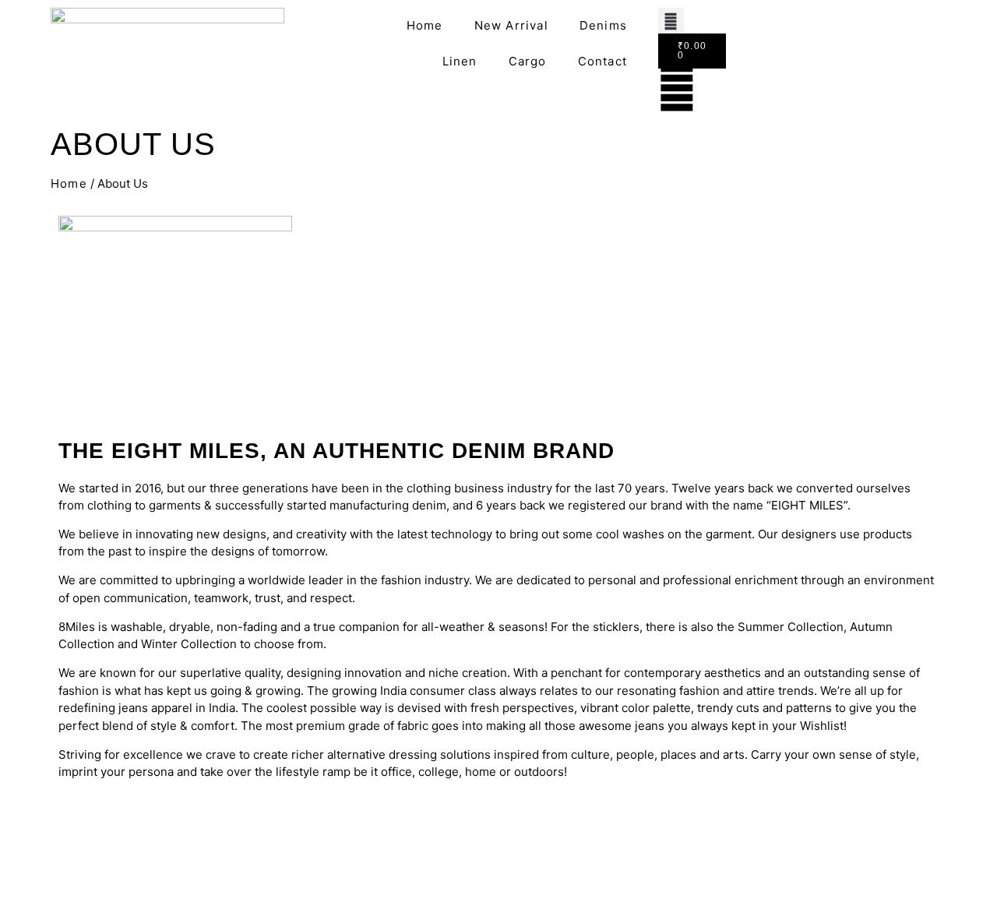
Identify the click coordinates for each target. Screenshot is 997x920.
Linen (459, 61)
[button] (671, 20)
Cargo (528, 61)
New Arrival (511, 25)
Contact (602, 61)
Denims (603, 25)
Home (425, 25)
